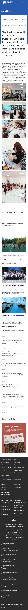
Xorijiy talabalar (17, 487)
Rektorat (3, 470)
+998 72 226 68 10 (5, 509)
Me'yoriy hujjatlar (5, 475)
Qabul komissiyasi (5, 482)
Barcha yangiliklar (8, 419)
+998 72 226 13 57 (5, 506)
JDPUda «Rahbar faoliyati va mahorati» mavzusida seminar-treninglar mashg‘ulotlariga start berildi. (14, 375)
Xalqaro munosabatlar (19, 467)
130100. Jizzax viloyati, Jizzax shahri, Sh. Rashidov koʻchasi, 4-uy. (7, 502)
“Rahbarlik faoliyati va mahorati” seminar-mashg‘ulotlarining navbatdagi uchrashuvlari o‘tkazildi (13, 342)
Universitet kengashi (6, 472)
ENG (24, 2)
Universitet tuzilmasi (6, 467)
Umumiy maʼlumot (5, 462)
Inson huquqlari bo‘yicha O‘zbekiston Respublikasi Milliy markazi (9, 579)
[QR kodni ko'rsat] (17, 212)
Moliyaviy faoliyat (18, 470)
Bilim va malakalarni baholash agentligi (5, 493)
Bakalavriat (4, 484)
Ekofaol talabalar (14, 19)
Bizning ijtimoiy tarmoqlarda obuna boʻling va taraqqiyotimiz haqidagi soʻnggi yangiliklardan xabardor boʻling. (20, 504)
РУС (22, 2)
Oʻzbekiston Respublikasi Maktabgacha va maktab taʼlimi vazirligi (9, 567)
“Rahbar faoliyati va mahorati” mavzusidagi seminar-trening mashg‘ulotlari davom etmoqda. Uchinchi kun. (12, 354)
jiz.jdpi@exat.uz (5, 514)
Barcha (5, 19)
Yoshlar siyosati (18, 472)
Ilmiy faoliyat (17, 462)
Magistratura (4, 487)
